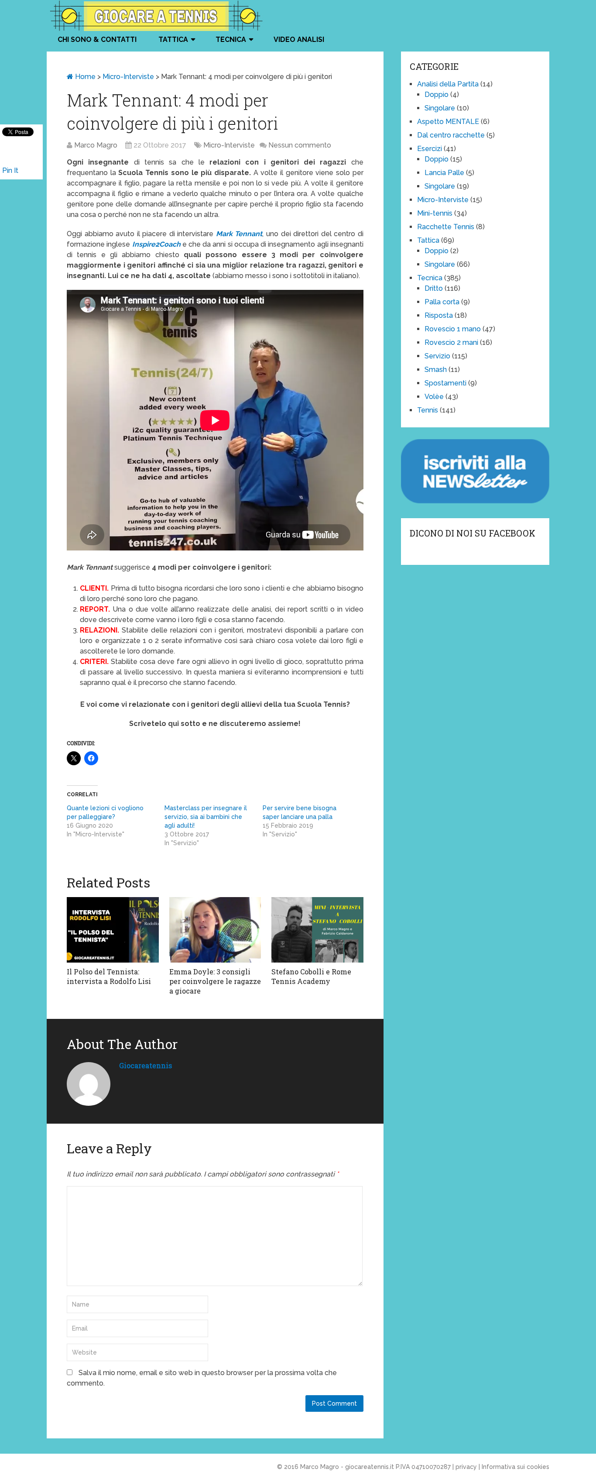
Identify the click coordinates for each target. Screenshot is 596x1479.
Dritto (434, 288)
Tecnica (231, 39)
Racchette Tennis (445, 227)
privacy (466, 1466)
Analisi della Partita (448, 84)
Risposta (439, 315)
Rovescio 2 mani (451, 342)
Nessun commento (299, 145)
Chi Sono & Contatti (97, 39)
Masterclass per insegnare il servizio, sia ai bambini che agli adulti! (205, 817)
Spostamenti (445, 383)
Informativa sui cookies (515, 1466)
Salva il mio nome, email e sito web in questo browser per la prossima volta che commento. (202, 1378)
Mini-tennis (434, 213)
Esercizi (429, 148)
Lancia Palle (444, 173)
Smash (436, 369)
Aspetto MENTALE (448, 121)
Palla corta (442, 302)
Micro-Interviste (128, 76)
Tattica (173, 39)
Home (84, 76)
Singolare (440, 108)
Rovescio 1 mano (453, 329)
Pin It (10, 170)
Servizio (437, 356)
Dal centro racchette (451, 135)
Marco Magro (95, 145)
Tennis (427, 410)
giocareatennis (145, 1065)
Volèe (434, 396)
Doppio (437, 94)
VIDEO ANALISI (299, 39)
